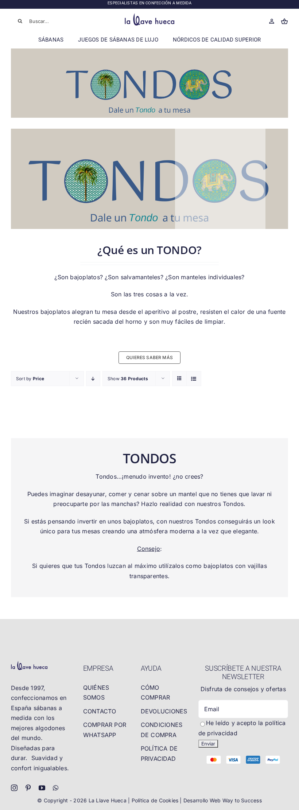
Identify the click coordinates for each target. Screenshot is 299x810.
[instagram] (14, 787)
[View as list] (194, 378)
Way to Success (242, 800)
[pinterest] (28, 787)
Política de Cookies (156, 800)
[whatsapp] (55, 787)
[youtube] (42, 787)
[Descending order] (93, 378)
